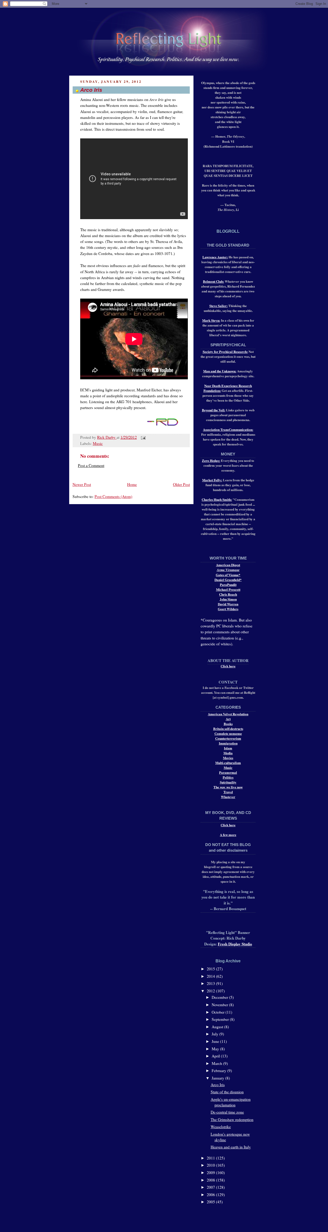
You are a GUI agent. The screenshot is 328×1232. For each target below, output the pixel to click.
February (219, 1070)
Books (228, 723)
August (218, 1026)
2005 (211, 1201)
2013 (211, 983)
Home (132, 484)
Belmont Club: (213, 281)
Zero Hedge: (211, 460)
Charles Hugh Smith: (217, 499)
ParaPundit (228, 584)
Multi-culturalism (228, 762)
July (215, 1033)
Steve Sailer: (218, 305)
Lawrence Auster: (215, 256)
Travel (228, 791)
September (221, 1019)
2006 (211, 1194)
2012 (211, 990)
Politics (228, 777)
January (218, 1078)
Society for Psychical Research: (225, 351)
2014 (211, 976)
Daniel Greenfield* (228, 579)
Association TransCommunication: (228, 429)
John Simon (228, 599)
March (217, 1063)
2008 (211, 1180)
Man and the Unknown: (219, 371)
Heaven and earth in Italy (231, 1146)
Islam (228, 748)
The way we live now (228, 787)
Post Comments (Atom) (113, 496)
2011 (211, 1157)
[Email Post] (142, 437)
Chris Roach (228, 594)
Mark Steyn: (211, 320)
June (216, 1041)
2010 (211, 1165)
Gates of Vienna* (228, 574)
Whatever (228, 796)
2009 (211, 1172)
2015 (211, 968)
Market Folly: (212, 479)
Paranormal (228, 772)
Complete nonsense (228, 733)
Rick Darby (107, 437)
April (216, 1055)
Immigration (228, 743)
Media (228, 752)
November (220, 1004)
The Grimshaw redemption (232, 1119)
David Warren (228, 604)
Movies (228, 757)
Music (98, 443)
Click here (228, 666)
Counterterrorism (228, 738)
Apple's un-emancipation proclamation (231, 1102)
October (218, 1012)
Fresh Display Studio (235, 944)
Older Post (181, 484)
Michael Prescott (228, 589)
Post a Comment (91, 465)
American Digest (228, 564)
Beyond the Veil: (213, 410)
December (220, 997)
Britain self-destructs (228, 728)
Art (228, 718)
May (216, 1048)
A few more (228, 834)
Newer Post (82, 484)
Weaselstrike (221, 1126)
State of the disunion (227, 1091)
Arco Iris (218, 1084)
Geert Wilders (228, 608)
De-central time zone (227, 1112)
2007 (211, 1187)
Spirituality (228, 782)
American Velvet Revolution (228, 713)
